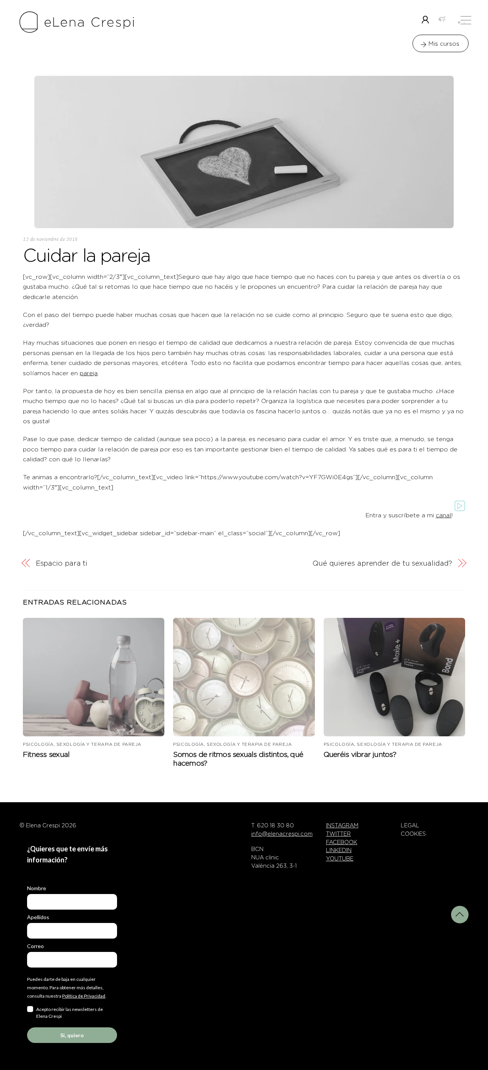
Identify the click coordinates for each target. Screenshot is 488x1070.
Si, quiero (72, 1035)
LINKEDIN (339, 850)
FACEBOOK (341, 842)
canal (443, 515)
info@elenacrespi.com (282, 834)
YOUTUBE (339, 859)
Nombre (36, 888)
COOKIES (413, 834)
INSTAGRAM (342, 825)
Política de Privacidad (83, 996)
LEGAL (410, 825)
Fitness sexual (46, 754)
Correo (35, 946)
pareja (89, 373)
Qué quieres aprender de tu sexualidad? (383, 563)
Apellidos (38, 917)
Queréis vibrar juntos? (360, 754)
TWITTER (338, 834)
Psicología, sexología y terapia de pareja (82, 744)
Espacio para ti (62, 563)
